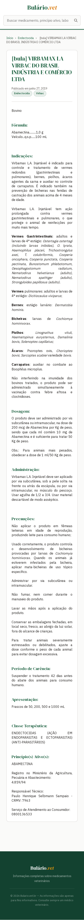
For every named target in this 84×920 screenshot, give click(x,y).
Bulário (42, 7)
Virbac (40, 93)
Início (9, 38)
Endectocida (26, 38)
